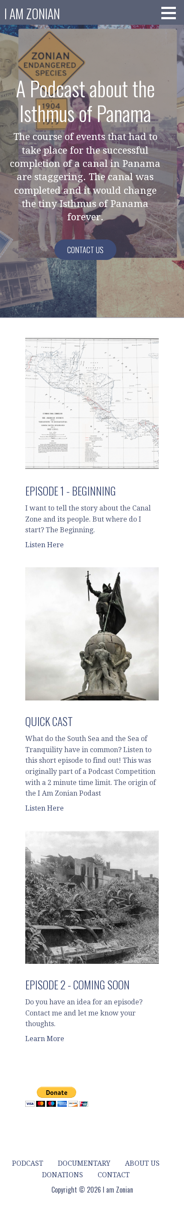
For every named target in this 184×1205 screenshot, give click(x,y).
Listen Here (44, 545)
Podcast (27, 1163)
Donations (62, 1175)
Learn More (44, 1039)
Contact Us (85, 249)
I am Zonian (32, 13)
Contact (114, 1175)
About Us (142, 1163)
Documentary (84, 1163)
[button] (171, 13)
